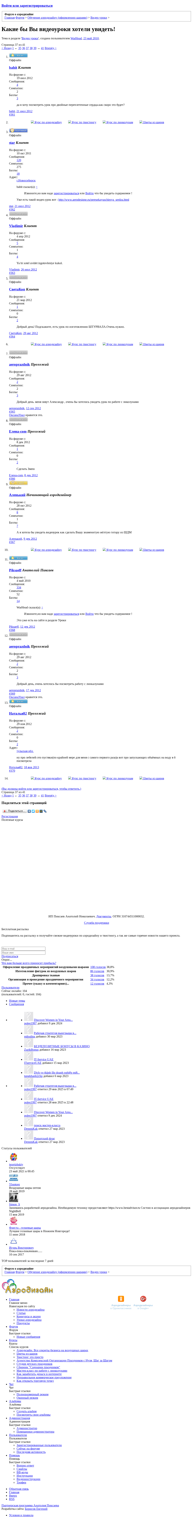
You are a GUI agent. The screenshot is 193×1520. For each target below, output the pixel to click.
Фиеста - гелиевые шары (25, 1227)
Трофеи (21, 1482)
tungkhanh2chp (33, 1076)
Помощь (14, 1455)
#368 (12, 630)
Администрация (19, 1418)
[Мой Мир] (41, 811)
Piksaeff (14, 626)
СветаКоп (15, 333)
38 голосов (97, 975)
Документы (103, 916)
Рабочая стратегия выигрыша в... (55, 1033)
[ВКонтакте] (29, 811)
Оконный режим (27, 1397)
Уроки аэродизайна (29, 1319)
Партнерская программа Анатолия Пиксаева (30, 1505)
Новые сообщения (28, 1336)
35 (19, 48)
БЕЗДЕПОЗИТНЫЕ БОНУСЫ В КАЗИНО (62, 1046)
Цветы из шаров (153, 122)
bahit (12, 111)
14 (18, 601)
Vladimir (14, 269)
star (11, 206)
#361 (12, 114)
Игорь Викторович (21, 1247)
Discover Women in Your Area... (53, 1019)
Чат (11, 1384)
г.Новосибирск (26, 180)
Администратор (27, 1428)
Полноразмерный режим (32, 1394)
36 (23, 48)
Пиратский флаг (44, 1138)
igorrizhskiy (16, 1164)
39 (34, 48)
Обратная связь (19, 1488)
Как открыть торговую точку (35, 1380)
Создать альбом (27, 1411)
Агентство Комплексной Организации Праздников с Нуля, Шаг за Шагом (64, 1360)
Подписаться (10, 956)
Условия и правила (21, 1515)
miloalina (29, 1036)
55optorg (14, 1184)
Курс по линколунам (119, 122)
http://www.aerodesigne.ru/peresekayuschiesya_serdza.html (93, 199)
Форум (13, 1326)
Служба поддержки (96, 922)
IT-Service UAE (44, 1059)
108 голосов (98, 967)
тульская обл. (25, 751)
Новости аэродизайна (30, 1309)
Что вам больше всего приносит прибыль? (29, 963)
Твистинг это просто (30, 1357)
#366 (12, 478)
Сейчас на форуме (28, 1448)
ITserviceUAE (32, 1062)
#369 (12, 693)
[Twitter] (33, 811)
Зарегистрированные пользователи (39, 1445)
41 (42, 48)
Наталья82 (18, 713)
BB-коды (22, 1472)
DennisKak (31, 1128)
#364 (12, 336)
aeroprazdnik (19, 364)
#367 (12, 542)
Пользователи (10, 987)
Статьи (21, 1313)
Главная (14, 1299)
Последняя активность (31, 1452)
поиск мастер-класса (47, 1125)
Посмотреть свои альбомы (34, 1414)
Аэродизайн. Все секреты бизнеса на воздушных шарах (52, 1350)
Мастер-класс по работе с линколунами (42, 1370)
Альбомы (15, 1401)
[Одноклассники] (37, 811)
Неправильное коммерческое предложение (44, 1377)
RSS (12, 1499)
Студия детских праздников (34, 1363)
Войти (89, 193)
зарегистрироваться (66, 193)
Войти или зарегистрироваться (27, 6)
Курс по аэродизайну (48, 122)
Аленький (17, 495)
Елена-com (18, 431)
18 (18, 173)
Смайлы (22, 1468)
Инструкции (25, 1475)
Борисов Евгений (36, 1508)
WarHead (76, 38)
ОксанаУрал (17, 415)
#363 (12, 272)
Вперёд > (51, 48)
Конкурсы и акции (29, 1316)
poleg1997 (30, 1023)
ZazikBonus (31, 1049)
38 (31, 48)
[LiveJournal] (45, 811)
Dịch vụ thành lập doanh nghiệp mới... (57, 1072)
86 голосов (97, 971)
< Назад (6, 48)
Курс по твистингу (83, 122)
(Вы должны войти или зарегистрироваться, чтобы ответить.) (41, 788)
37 (27, 48)
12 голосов (97, 983)
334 (19, 587)
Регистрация (10, 816)
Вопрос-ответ (25, 1465)
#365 (12, 411)
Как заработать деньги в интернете (39, 1374)
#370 (12, 770)
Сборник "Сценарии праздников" (38, 1367)
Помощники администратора (35, 1431)
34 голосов (97, 979)
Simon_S (14, 1204)
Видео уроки (30, 38)
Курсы (13, 1340)
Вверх (13, 1495)
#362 (12, 209)
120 (19, 160)
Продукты (23, 1323)
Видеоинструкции (28, 1479)
